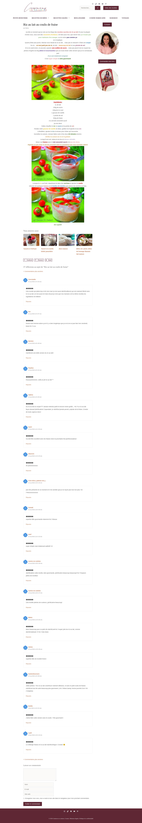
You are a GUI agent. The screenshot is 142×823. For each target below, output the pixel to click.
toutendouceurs (33, 674)
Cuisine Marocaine (97, 18)
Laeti (30, 733)
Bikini (30, 617)
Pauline (31, 368)
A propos (107, 24)
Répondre (28, 301)
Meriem (30, 341)
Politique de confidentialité (86, 818)
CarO (30, 427)
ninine (30, 647)
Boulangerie (79, 18)
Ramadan (114, 18)
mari (29, 534)
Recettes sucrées (39, 18)
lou (29, 311)
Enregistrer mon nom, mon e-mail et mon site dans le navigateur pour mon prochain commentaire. (57, 798)
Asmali (30, 507)
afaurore (31, 454)
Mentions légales (74, 818)
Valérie (30, 395)
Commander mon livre (107, 61)
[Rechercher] (97, 8)
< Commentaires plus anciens (33, 271)
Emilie (30, 706)
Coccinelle (32, 279)
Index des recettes (111, 8)
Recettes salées (60, 18)
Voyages (125, 18)
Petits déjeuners (20, 18)
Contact (67, 818)
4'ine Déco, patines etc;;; (37, 480)
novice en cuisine (34, 561)
